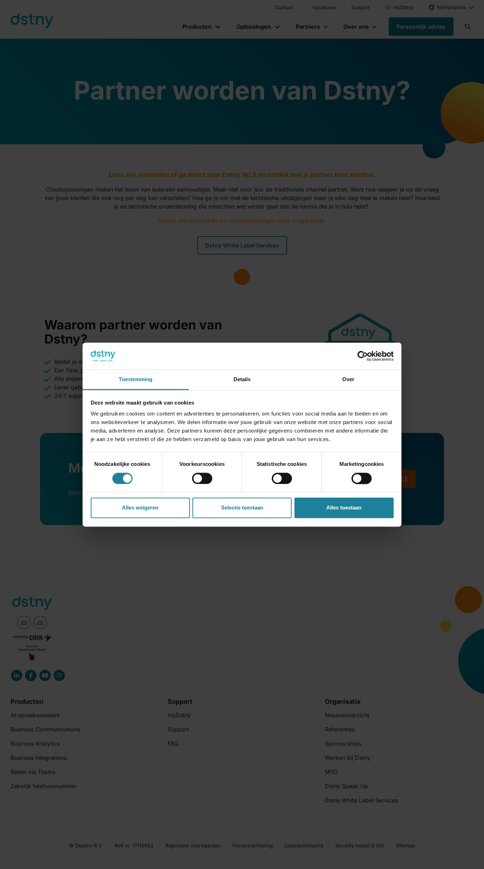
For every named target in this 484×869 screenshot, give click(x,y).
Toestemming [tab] (135, 380)
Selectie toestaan (242, 508)
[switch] (202, 478)
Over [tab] (348, 380)
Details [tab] (242, 380)
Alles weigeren (140, 508)
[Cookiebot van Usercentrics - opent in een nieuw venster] (363, 356)
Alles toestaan (343, 508)
